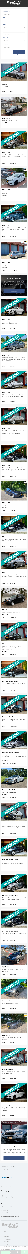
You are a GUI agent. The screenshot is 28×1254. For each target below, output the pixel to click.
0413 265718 (4, 1210)
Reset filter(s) (21, 55)
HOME (5, 1231)
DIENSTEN (6, 1236)
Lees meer (13, 1249)
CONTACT (14, 1158)
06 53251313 (4, 1212)
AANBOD (6, 1234)
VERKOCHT (6, 1244)
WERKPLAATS (7, 1239)
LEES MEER (14, 291)
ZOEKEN (19, 52)
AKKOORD (5, 1252)
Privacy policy (4, 1169)
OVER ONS (6, 1241)
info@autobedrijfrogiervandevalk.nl (10, 1216)
